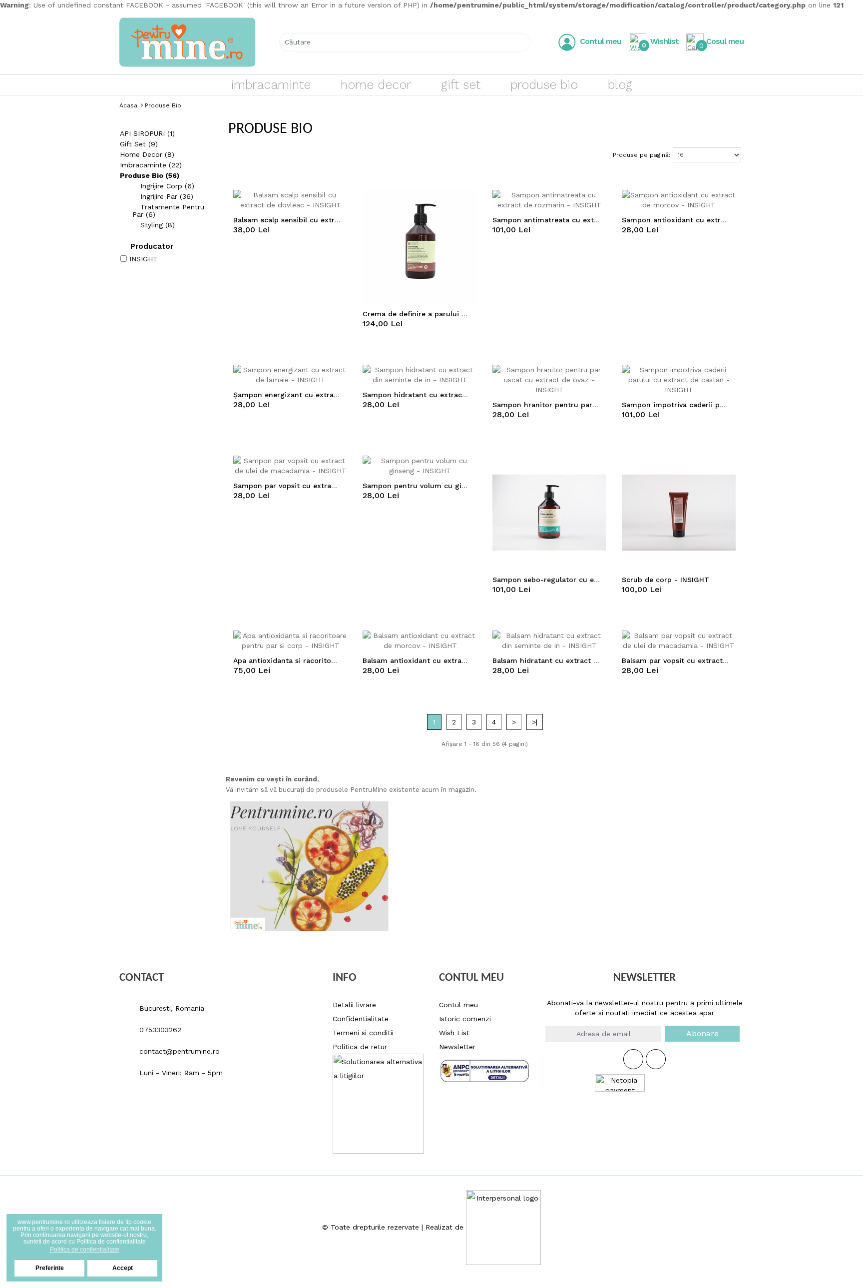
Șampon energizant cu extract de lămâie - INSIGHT (324, 395)
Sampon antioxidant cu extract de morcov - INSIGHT (715, 220)
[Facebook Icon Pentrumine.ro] (633, 1059)
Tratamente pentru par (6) (168, 210)
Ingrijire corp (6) (166, 186)
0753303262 (159, 1030)
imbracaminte (271, 84)
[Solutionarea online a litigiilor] (484, 1068)
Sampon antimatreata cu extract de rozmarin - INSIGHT (591, 220)
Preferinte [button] (49, 1268)
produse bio (544, 84)
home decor (376, 84)
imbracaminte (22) (151, 165)
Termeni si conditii (363, 1033)
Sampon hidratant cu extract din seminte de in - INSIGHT (464, 395)
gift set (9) (139, 144)
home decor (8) (147, 154)
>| (534, 722)
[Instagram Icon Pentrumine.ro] (656, 1059)
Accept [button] (122, 1268)
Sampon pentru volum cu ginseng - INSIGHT (441, 486)
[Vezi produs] (341, 200)
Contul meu (458, 1005)
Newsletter (457, 1047)
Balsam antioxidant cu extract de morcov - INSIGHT (454, 660)
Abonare (702, 1033)
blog (620, 84)
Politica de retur (360, 1047)
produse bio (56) (149, 175)
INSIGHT (143, 259)
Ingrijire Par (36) (165, 196)
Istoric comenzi (465, 1019)
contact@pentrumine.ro (178, 1051)
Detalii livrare (354, 1005)
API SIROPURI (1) (147, 133)
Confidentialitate (361, 1019)
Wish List (454, 1033)
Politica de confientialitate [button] (84, 1249)
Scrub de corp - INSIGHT (665, 580)
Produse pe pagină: (641, 154)
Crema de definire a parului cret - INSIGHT (438, 314)
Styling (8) (156, 225)
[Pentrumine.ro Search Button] (518, 42)
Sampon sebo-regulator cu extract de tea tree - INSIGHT (592, 580)
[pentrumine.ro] (187, 42)
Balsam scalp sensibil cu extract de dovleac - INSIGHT (328, 220)
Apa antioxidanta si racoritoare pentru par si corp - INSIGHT (339, 660)
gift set (460, 84)
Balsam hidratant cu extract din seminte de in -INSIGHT (591, 660)
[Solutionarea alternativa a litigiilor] (378, 1103)
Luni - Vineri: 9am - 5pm (180, 1073)
